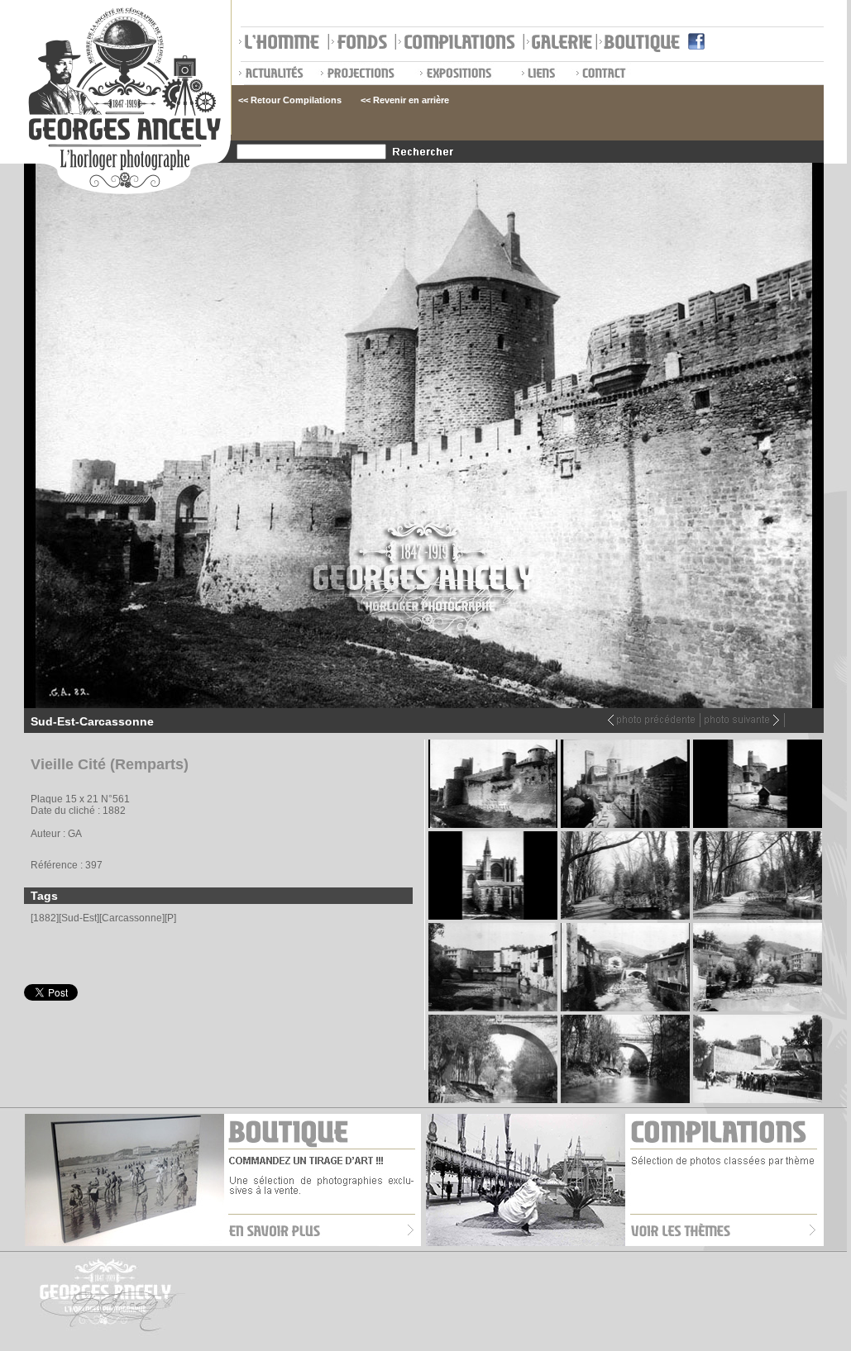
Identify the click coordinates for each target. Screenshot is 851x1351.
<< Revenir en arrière (405, 100)
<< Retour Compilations (290, 100)
